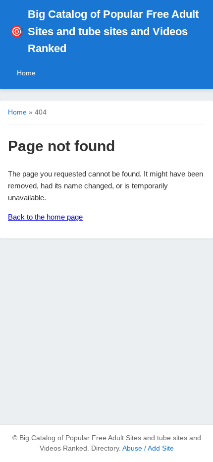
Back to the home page (45, 217)
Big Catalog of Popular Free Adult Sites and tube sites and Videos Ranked (104, 31)
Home (26, 73)
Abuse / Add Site (148, 448)
